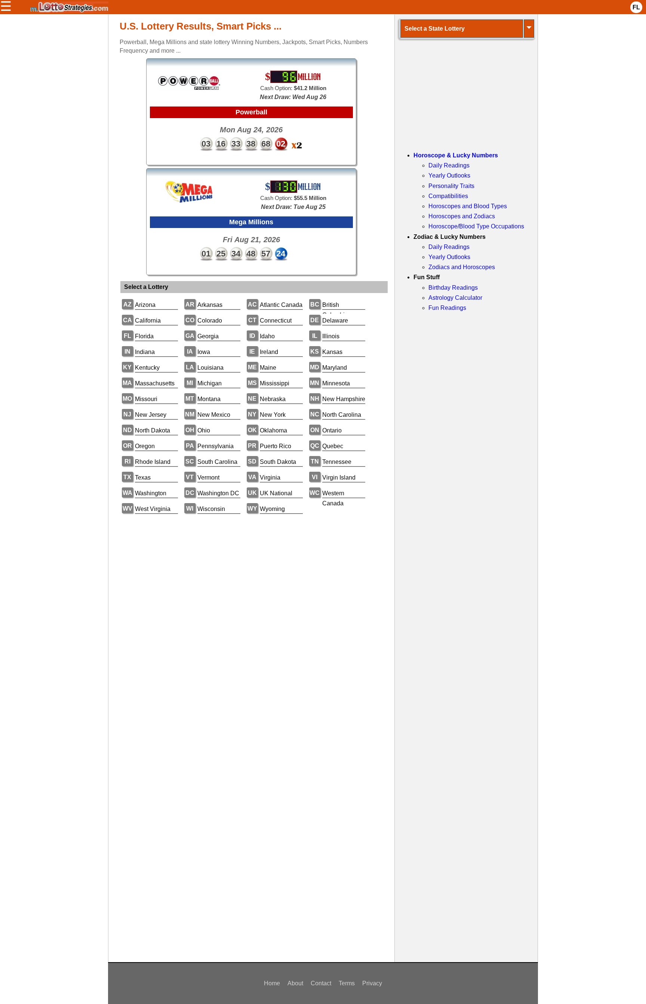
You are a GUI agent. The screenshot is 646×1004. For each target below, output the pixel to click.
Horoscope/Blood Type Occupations (476, 226)
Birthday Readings (453, 287)
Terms (347, 983)
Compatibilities (448, 196)
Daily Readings (449, 165)
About (295, 983)
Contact (321, 983)
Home (272, 983)
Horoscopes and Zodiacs (461, 216)
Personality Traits (451, 186)
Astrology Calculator (455, 298)
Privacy (372, 983)
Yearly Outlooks (449, 175)
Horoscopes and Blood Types (467, 206)
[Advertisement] (251, 577)
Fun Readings (447, 308)
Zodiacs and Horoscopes (461, 267)
